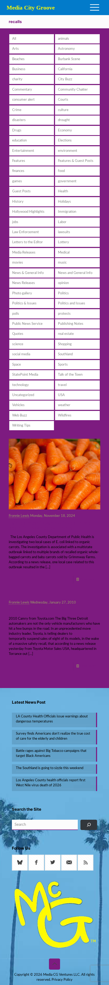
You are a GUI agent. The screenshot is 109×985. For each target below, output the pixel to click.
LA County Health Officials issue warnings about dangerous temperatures (52, 719)
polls (15, 314)
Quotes (17, 334)
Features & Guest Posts (75, 161)
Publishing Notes (70, 324)
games (17, 181)
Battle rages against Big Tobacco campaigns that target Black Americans (51, 753)
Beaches (18, 59)
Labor (62, 222)
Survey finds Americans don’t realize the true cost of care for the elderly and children (53, 736)
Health (63, 191)
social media (21, 354)
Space (16, 364)
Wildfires (64, 415)
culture (63, 110)
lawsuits (64, 232)
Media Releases (23, 252)
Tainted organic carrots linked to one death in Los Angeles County (49, 525)
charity (17, 79)
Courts (63, 99)
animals (63, 39)
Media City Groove (31, 7)
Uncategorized (23, 395)
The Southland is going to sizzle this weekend (49, 768)
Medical (64, 252)
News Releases (23, 283)
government (67, 181)
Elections (65, 140)
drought (64, 120)
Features (18, 161)
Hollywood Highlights (28, 212)
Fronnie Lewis (19, 516)
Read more (88, 579)
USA (61, 395)
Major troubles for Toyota (37, 609)
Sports (63, 364)
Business (18, 69)
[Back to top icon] (54, 964)
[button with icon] (20, 863)
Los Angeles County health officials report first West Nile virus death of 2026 (50, 783)
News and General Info (75, 273)
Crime (16, 110)
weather (64, 405)
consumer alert (23, 99)
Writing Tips (21, 425)
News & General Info (28, 273)
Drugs (16, 130)
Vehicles (18, 405)
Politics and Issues (71, 303)
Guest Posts (21, 191)
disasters (19, 120)
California (65, 69)
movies (17, 262)
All (14, 39)
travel (62, 385)
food (61, 171)
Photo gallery (22, 293)
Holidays (64, 201)
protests (64, 314)
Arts (15, 49)
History (18, 201)
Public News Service (27, 324)
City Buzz (65, 79)
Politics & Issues (24, 303)
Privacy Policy (62, 980)
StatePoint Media (25, 374)
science (17, 344)
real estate (66, 334)
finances (18, 171)
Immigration (67, 212)
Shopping (65, 344)
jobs (15, 222)
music (62, 262)
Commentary (22, 89)
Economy (65, 130)
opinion (63, 283)
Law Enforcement (25, 232)
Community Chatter (73, 89)
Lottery (63, 242)
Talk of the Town (70, 374)
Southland (65, 354)
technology (20, 385)
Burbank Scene (69, 59)
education (19, 140)
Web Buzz (19, 415)
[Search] (88, 825)
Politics (63, 293)
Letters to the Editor (27, 242)
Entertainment (23, 151)
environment (67, 151)
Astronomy (66, 49)
